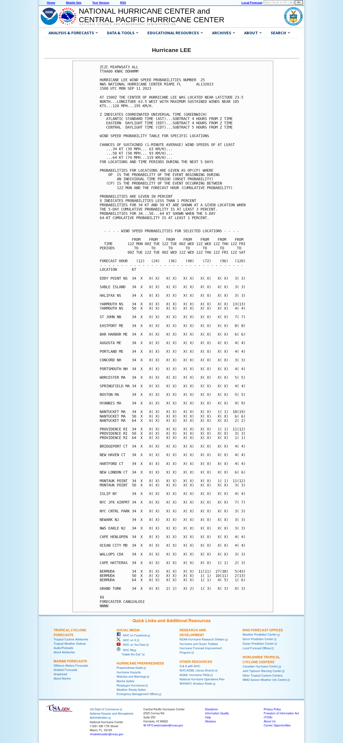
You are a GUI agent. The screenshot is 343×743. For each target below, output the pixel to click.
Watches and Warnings (131, 676)
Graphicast (60, 674)
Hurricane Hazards (129, 672)
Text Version (100, 2)
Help (208, 717)
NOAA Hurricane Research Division (202, 639)
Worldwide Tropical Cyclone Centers (261, 659)
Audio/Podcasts (63, 648)
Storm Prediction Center (258, 639)
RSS (123, 2)
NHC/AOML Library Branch (197, 670)
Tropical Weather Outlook (70, 643)
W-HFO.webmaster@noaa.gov (163, 725)
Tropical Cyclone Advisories (71, 639)
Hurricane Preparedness (140, 663)
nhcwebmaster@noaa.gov (106, 734)
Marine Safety (125, 681)
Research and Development (193, 632)
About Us (269, 721)
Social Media (128, 630)
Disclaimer (211, 709)
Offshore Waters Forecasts (71, 665)
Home (51, 2)
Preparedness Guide (130, 668)
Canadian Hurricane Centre (260, 666)
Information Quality (217, 713)
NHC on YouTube (133, 645)
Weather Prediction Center (260, 634)
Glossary (210, 721)
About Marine (62, 678)
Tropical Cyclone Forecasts (70, 632)
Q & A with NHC (190, 666)
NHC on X (128, 640)
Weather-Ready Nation (131, 690)
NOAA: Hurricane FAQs (195, 675)
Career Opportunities (277, 725)
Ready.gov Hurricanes (131, 685)
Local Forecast (251, 2)
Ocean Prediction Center (258, 643)
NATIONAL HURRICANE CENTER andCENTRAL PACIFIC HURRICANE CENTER (151, 15)
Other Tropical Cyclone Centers (262, 675)
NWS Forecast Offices (263, 630)
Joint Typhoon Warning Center (262, 671)
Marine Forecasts (70, 661)
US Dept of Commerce (104, 709)
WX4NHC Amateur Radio (196, 683)
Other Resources (196, 661)
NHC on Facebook (134, 635)
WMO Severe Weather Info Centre (265, 680)
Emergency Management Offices (137, 694)
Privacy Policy (272, 709)
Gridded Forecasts (65, 670)
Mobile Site (73, 2)
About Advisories (64, 652)
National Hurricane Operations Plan (202, 679)
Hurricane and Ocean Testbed (199, 644)
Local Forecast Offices (257, 648)
